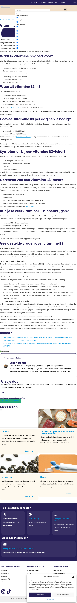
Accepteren (40, 595)
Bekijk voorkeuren (63, 595)
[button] (73, 577)
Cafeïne (5, 431)
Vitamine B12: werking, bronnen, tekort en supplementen (57, 432)
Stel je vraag (34, 519)
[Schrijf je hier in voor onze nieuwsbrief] (4, 544)
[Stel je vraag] (30, 514)
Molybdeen (7, 477)
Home (2, 19)
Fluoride (44, 477)
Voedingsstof (11, 19)
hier (32, 523)
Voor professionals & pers (62, 520)
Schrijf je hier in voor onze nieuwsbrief (18, 549)
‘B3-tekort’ (30, 206)
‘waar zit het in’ (15, 107)
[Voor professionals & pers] (55, 514)
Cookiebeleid (50, 599)
